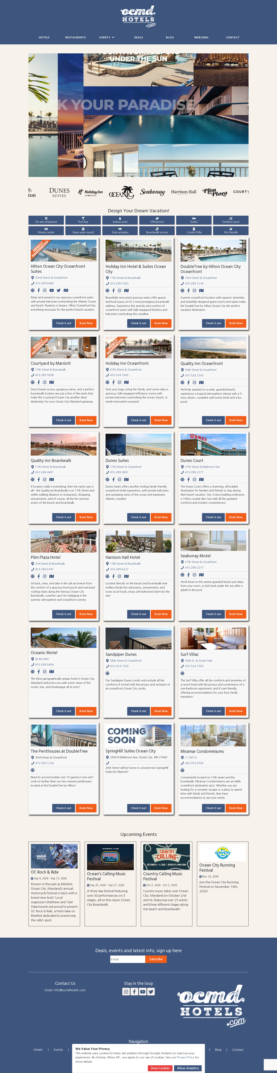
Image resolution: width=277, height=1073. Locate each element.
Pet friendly (231, 232)
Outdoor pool (230, 222)
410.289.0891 (119, 472)
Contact (233, 38)
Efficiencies (157, 222)
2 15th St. (191, 757)
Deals (138, 38)
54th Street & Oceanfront (201, 370)
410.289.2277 (194, 472)
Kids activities (120, 232)
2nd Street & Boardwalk (50, 563)
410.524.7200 (194, 375)
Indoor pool (120, 222)
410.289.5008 (44, 375)
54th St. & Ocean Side (198, 660)
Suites (193, 222)
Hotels (44, 38)
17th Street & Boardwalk (125, 278)
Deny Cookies (160, 1068)
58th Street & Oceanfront (126, 660)
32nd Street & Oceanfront (51, 277)
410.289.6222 (119, 569)
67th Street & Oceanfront (126, 369)
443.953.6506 (194, 763)
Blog (170, 38)
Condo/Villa (194, 232)
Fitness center (46, 232)
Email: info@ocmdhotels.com (65, 990)
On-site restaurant (46, 222)
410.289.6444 (44, 283)
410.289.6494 (44, 664)
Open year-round (83, 232)
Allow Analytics (188, 1068)
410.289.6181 (44, 569)
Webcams (201, 38)
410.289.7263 (119, 283)
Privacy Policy (185, 1057)
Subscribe (156, 959)
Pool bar (83, 222)
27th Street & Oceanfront (126, 467)
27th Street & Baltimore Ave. (202, 467)
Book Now (86, 323)
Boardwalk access (157, 232)
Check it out (63, 323)
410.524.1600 (119, 375)
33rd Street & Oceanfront (201, 278)
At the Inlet (42, 659)
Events (105, 38)
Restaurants (75, 38)
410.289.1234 (194, 283)
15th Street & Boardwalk (50, 369)
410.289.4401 (44, 472)
